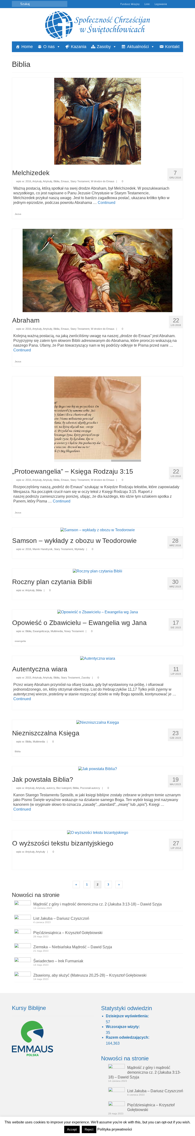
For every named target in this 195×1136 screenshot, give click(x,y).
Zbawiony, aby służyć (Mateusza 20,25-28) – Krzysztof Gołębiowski (89, 975)
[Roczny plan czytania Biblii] (97, 571)
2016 (28, 181)
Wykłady (79, 549)
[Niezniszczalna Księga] (97, 722)
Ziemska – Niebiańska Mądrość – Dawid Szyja (72, 947)
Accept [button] (72, 1129)
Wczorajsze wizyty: (123, 1027)
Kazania (78, 46)
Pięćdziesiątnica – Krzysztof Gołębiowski (67, 933)
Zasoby (104, 46)
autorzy (50, 788)
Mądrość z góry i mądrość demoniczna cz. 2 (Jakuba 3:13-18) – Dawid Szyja (97, 904)
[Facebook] (179, 4)
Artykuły (37, 181)
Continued (106, 203)
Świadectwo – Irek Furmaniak (58, 961)
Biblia (56, 181)
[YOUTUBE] (172, 4)
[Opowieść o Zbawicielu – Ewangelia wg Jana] (97, 612)
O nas (49, 46)
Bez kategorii (63, 788)
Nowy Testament (74, 631)
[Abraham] (97, 270)
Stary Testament (79, 181)
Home (27, 46)
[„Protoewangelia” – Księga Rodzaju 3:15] (97, 420)
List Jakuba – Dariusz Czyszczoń (61, 918)
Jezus (18, 214)
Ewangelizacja (41, 631)
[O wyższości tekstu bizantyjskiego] (97, 833)
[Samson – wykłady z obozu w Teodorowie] (97, 530)
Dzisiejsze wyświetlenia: (128, 1016)
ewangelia (20, 641)
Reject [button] (89, 1129)
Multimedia (57, 631)
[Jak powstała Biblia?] (97, 769)
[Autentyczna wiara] (97, 658)
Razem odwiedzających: (128, 1037)
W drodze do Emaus (102, 181)
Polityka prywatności (114, 1129)
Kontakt (172, 46)
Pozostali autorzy (90, 788)
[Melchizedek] (97, 121)
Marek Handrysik (43, 549)
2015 (28, 677)
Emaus (65, 181)
